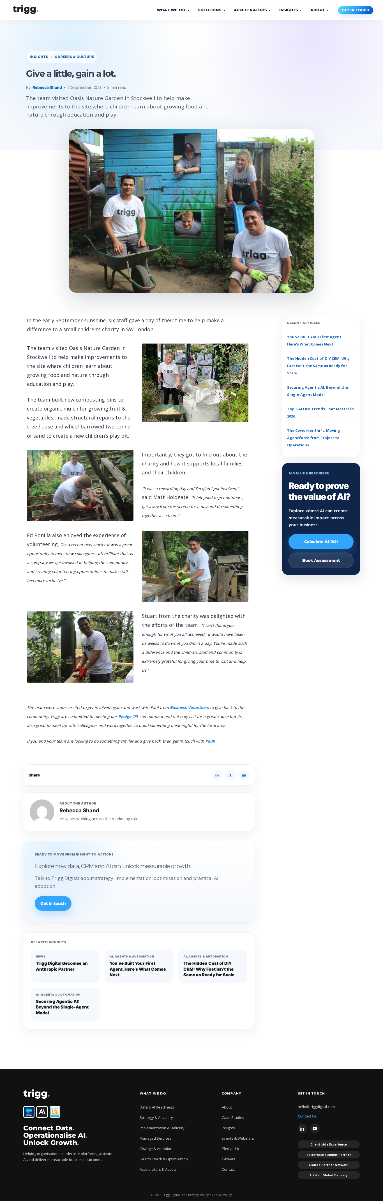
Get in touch (53, 903)
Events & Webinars (238, 1138)
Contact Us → (309, 1116)
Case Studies (233, 1117)
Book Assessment (321, 560)
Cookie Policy (222, 1195)
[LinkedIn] (302, 1128)
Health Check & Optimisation (164, 1158)
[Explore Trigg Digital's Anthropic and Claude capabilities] (42, 1112)
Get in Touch (355, 10)
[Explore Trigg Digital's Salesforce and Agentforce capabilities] (28, 1112)
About (318, 10)
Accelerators (251, 10)
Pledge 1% (128, 716)
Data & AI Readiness (157, 1107)
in (217, 775)
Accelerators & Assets (158, 1169)
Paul (209, 741)
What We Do (172, 10)
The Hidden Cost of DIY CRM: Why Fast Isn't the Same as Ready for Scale (318, 365)
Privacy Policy (198, 1195)
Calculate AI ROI (321, 541)
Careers (229, 1158)
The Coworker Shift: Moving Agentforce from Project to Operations (313, 438)
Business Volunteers (189, 707)
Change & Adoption (156, 1148)
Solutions (210, 10)
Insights (289, 10)
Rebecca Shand (47, 87)
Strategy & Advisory (156, 1117)
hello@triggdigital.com (316, 1106)
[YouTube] (315, 1128)
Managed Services (155, 1138)
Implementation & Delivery (162, 1127)
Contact (228, 1169)
